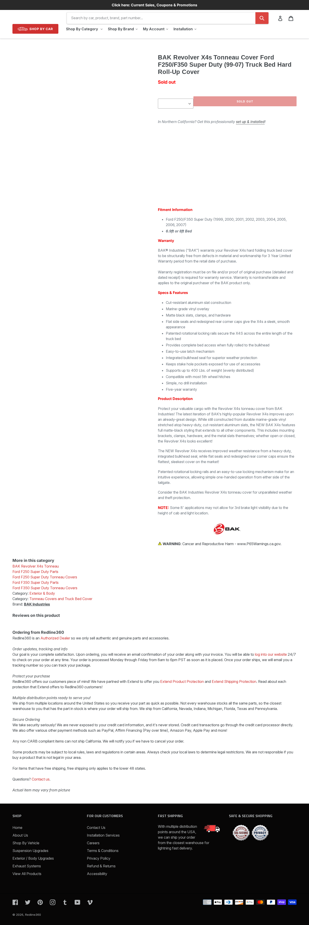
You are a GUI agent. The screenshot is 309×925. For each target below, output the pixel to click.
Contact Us (96, 827)
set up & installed (250, 121)
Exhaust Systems (26, 866)
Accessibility (97, 873)
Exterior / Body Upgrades (33, 858)
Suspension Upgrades (30, 850)
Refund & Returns (101, 866)
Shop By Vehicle (25, 843)
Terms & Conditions (103, 850)
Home (17, 827)
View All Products (26, 873)
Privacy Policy (98, 858)
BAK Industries (37, 604)
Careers (93, 843)
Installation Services (103, 835)
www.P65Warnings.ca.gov (258, 544)
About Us (20, 835)
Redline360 (33, 914)
